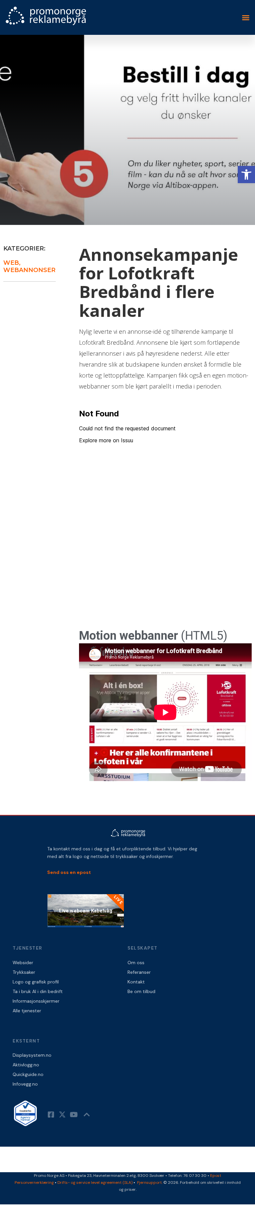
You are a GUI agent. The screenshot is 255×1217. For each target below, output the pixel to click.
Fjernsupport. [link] (150, 1182)
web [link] (11, 262)
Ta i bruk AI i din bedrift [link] (38, 991)
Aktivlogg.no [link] (26, 1065)
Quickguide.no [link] (28, 1074)
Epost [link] (215, 1175)
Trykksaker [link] (24, 972)
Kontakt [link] (136, 982)
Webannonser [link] (29, 270)
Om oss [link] (136, 963)
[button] (246, 18)
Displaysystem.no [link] (32, 1055)
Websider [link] (23, 963)
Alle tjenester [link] (27, 1011)
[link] (246, 174)
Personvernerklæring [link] (34, 1182)
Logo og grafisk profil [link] (36, 982)
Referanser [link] (139, 972)
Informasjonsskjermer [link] (36, 1001)
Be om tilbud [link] (141, 991)
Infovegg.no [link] (25, 1084)
